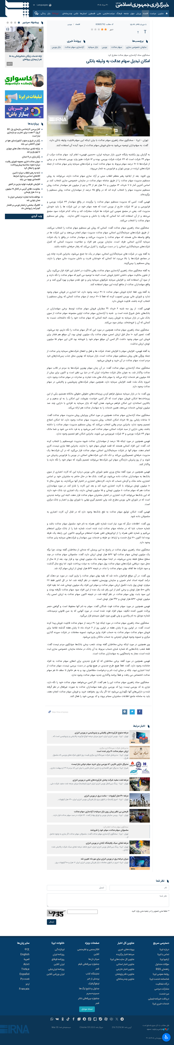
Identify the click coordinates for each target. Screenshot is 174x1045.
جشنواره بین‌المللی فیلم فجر (88, 966)
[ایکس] (117, 1019)
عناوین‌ (161, 13)
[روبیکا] (111, 1019)
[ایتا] (90, 1019)
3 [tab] (11, 23)
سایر (37, 13)
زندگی (43, 13)
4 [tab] (8, 23)
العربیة (26, 959)
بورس (69, 24)
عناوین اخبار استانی (125, 964)
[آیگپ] (95, 1019)
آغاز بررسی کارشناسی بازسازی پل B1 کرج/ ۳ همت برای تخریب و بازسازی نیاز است (23, 133)
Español (24, 974)
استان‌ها (83, 13)
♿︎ (166, 1037)
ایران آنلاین (59, 964)
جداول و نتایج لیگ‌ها (89, 989)
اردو (27, 984)
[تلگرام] (122, 1019)
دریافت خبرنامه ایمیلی (158, 999)
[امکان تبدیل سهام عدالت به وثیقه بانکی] (98, 102)
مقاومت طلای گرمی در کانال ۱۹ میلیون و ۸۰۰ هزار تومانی (22, 190)
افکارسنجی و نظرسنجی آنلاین (88, 952)
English (24, 955)
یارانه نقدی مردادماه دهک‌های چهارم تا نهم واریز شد (23, 150)
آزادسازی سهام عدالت (74, 47)
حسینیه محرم (92, 994)
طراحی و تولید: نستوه (155, 1029)
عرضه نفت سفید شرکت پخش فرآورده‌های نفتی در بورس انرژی (100, 780)
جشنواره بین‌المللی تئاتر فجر (88, 1001)
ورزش (138, 13)
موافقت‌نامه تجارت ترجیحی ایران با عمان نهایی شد (24, 198)
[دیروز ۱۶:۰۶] (24, 39)
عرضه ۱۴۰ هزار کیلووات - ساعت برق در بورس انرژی (106, 796)
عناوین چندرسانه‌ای (125, 979)
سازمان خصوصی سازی (136, 47)
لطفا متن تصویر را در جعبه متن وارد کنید (150, 911)
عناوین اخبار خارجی (125, 969)
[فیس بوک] (73, 1019)
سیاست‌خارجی (109, 13)
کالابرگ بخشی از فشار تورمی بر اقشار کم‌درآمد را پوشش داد (23, 206)
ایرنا (142, 5)
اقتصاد (145, 13)
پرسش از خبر (93, 979)
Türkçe (25, 969)
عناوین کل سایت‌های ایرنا (122, 959)
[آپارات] (106, 1019)
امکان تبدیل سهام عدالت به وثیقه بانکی (118, 61)
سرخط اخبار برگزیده (125, 955)
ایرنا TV (55, 13)
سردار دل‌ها (93, 959)
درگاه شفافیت (162, 984)
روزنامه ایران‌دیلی (56, 969)
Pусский (24, 979)
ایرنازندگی (59, 950)
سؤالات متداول (162, 964)
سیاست (153, 13)
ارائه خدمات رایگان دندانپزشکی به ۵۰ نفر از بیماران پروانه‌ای (25, 57)
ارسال (51, 922)
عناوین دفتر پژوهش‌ (124, 974)
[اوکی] (62, 1019)
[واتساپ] (52, 1019)
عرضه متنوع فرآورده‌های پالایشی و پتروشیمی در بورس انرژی (101, 733)
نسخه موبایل (87, 1009)
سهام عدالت (116, 47)
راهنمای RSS (162, 969)
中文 (27, 950)
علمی (99, 13)
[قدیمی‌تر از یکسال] (139, 737)
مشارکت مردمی (161, 989)
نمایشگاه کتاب (92, 974)
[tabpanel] (24, 47)
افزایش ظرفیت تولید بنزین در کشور (24, 184)
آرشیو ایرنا (164, 959)
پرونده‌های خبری (126, 950)
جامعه (126, 13)
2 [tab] (15, 23)
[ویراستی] (79, 1019)
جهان (132, 13)
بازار (48, 13)
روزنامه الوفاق (57, 959)
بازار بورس (56, 47)
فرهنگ (119, 13)
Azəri (26, 964)
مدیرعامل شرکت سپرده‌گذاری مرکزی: (113, 748)
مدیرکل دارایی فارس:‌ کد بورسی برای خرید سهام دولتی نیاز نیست (99, 764)
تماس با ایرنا (163, 955)
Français (24, 989)
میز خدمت (164, 994)
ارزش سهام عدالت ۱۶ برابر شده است (112, 751)
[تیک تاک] (68, 1019)
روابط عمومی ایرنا (161, 974)
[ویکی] (57, 1019)
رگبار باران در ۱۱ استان (31, 157)
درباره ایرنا (164, 950)
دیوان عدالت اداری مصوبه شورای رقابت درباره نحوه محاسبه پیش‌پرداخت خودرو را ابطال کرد (22, 165)
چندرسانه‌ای (67, 13)
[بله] (100, 1019)
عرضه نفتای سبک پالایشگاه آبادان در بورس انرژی (107, 843)
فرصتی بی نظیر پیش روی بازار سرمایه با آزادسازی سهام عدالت (101, 812)
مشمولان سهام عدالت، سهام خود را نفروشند (109, 830)
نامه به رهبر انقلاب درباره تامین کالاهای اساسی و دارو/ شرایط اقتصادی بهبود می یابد (26, 176)
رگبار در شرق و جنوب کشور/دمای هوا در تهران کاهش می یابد (22, 142)
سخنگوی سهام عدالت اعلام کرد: (115, 827)
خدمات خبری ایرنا (160, 1004)
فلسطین (91, 13)
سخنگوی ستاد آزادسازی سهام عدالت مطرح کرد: (129, 55)
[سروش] (84, 1019)
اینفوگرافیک (93, 984)
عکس (76, 13)
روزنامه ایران (58, 955)
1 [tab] (19, 23)
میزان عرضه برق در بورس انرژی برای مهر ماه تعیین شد (104, 859)
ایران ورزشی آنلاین (55, 974)
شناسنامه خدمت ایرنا (159, 979)
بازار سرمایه (93, 47)
